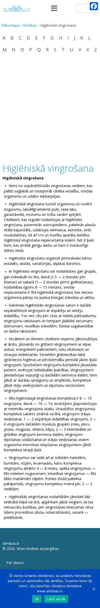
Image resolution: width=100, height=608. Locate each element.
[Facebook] (94, 6)
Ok (37, 599)
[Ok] (93, 588)
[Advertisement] (50, 108)
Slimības (30, 25)
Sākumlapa (10, 25)
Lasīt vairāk (56, 599)
